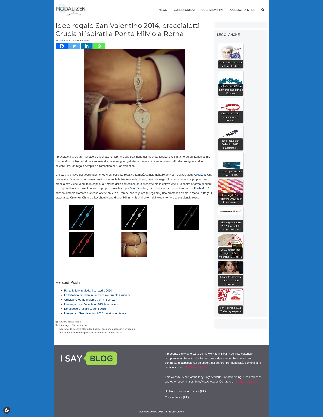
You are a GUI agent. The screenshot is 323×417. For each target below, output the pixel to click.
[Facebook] (62, 46)
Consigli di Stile (242, 9)
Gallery (63, 321)
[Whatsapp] (99, 46)
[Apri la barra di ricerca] (262, 10)
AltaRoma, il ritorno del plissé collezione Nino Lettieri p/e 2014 (92, 332)
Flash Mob (200, 188)
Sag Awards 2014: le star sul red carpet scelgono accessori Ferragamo (97, 329)
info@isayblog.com (196, 367)
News (163, 9)
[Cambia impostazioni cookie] (6, 410)
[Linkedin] (87, 46)
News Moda (74, 321)
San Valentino (138, 188)
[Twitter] (74, 46)
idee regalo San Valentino (73, 325)
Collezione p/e (212, 9)
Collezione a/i (184, 9)
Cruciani (199, 174)
